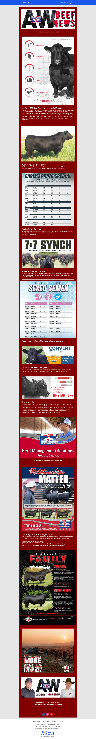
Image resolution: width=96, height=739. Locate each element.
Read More (61, 168)
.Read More (59, 341)
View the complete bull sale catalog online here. (54, 538)
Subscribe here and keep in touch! (48, 704)
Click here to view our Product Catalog (48, 460)
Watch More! (30, 276)
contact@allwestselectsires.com (47, 728)
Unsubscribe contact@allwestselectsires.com (48, 724)
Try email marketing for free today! (48, 736)
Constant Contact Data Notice (52, 726)
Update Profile (40, 726)
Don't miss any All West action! (48, 702)
